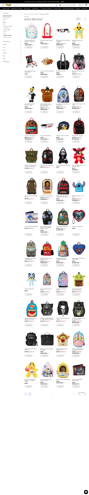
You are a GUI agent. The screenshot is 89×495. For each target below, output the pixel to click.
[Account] (82, 5)
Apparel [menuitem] (78, 8)
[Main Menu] (3, 5)
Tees (4, 24)
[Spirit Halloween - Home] (9, 5)
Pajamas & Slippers (7, 29)
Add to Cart (29, 47)
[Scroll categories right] (88, 8)
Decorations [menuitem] (27, 8)
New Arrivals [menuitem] (6, 8)
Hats (3, 20)
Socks (4, 33)
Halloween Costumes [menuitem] (16, 8)
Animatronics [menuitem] (35, 8)
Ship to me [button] (29, 19)
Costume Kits (5, 18)
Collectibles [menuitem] (85, 8)
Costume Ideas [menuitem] (57, 8)
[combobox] (35, 5)
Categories (5, 13)
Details (62, 1)
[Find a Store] (80, 5)
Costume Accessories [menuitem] (68, 8)
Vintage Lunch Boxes (7, 37)
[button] (12, 41)
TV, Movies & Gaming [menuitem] (46, 8)
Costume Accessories (7, 17)
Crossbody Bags (6, 28)
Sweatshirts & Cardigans (8, 26)
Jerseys (4, 31)
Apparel (4, 22)
